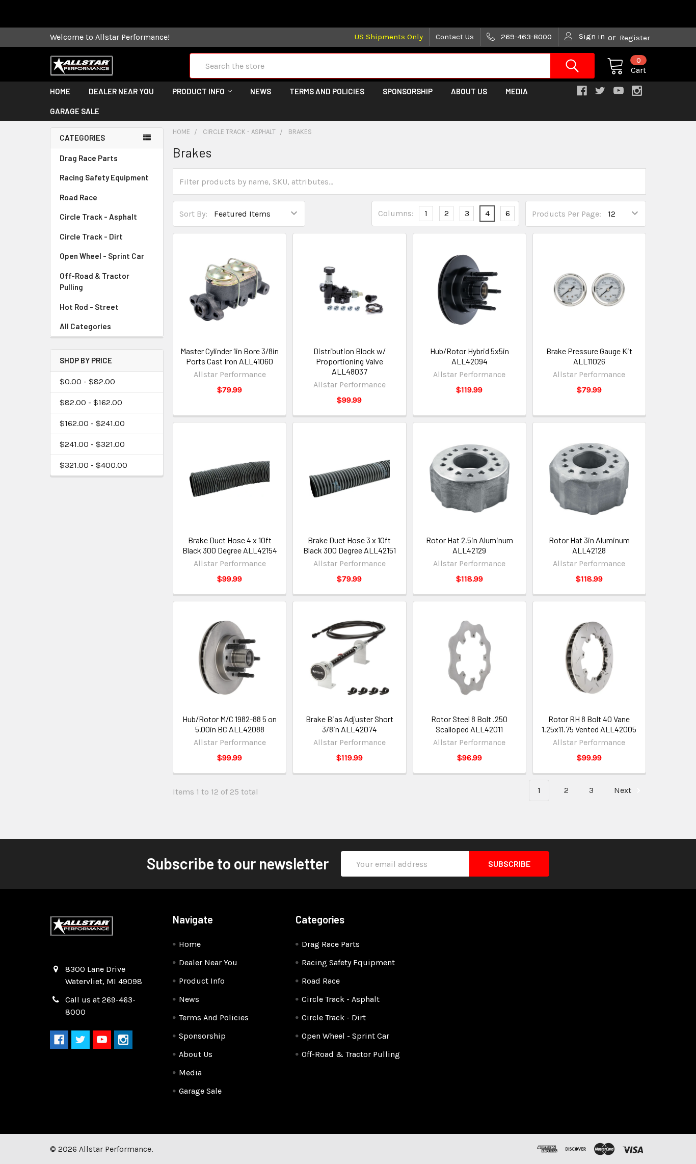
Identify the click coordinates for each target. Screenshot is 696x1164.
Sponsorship (408, 91)
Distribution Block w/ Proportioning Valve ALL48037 (349, 361)
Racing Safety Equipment (104, 177)
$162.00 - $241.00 (92, 423)
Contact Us (455, 36)
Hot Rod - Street (89, 306)
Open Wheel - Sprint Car (102, 255)
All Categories (85, 326)
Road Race (78, 197)
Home (60, 91)
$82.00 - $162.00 (91, 402)
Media (516, 91)
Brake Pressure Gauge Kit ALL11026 (589, 356)
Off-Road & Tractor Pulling (94, 281)
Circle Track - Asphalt (98, 216)
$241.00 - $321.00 (92, 444)
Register (635, 37)
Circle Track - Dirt (91, 236)
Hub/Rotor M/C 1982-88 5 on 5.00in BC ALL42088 (229, 724)
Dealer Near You (121, 91)
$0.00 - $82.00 (87, 381)
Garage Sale (74, 111)
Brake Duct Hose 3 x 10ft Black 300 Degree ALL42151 (349, 545)
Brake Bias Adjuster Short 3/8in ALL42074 (349, 724)
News (260, 91)
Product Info (198, 91)
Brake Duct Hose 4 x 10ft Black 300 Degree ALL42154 (229, 545)
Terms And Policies (326, 91)
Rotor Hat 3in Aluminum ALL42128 (589, 545)
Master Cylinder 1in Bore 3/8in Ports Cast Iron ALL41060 (229, 356)
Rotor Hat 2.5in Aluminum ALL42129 (469, 545)
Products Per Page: (566, 214)
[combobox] (392, 65)
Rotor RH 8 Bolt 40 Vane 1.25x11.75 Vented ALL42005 (589, 724)
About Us (469, 91)
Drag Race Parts (89, 158)
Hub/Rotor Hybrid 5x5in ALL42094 (469, 356)
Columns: (396, 213)
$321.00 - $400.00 (93, 465)
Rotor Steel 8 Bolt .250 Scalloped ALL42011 (469, 724)
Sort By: (193, 214)
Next (623, 790)
